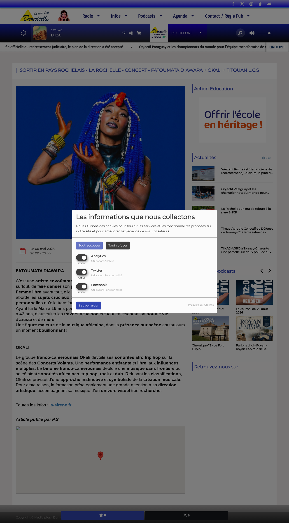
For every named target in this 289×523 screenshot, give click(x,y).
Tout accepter (89, 245)
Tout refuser (117, 245)
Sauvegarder (89, 305)
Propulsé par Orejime (201, 304)
